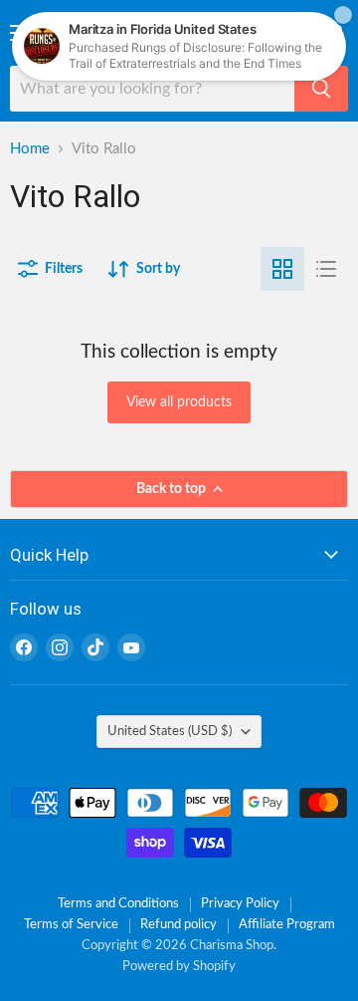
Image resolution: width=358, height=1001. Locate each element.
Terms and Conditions (118, 903)
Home (30, 148)
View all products (179, 402)
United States (169, 731)
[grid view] (282, 269)
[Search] (321, 89)
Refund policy (178, 924)
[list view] (326, 269)
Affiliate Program (287, 924)
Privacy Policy (240, 903)
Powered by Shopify (179, 966)
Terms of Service (71, 924)
